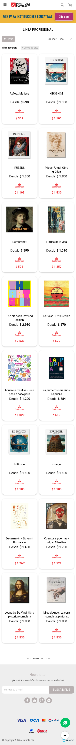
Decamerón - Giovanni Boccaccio (19, 540)
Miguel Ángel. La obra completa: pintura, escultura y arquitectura (56, 614)
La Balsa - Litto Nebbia (56, 316)
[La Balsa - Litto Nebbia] (56, 293)
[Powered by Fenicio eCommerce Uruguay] (68, 740)
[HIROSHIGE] (56, 71)
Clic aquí (63, 16)
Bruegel (56, 464)
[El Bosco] (19, 442)
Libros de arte (31, 47)
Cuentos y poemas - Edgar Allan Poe (56, 540)
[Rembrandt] (19, 219)
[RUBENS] (19, 145)
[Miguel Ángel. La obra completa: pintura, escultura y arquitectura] (56, 590)
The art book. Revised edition (19, 317)
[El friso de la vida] (56, 219)
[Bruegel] (56, 442)
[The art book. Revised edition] (19, 293)
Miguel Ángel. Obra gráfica (56, 169)
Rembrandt (19, 241)
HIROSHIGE (56, 93)
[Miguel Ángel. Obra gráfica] (56, 145)
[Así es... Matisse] (19, 71)
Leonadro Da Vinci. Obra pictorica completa (19, 614)
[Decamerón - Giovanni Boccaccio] (19, 516)
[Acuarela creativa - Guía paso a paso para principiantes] (19, 367)
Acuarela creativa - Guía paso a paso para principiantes (19, 392)
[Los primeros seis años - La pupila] (56, 367)
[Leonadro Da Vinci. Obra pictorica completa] (19, 590)
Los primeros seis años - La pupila (56, 392)
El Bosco (19, 464)
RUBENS (19, 167)
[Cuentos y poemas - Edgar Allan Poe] (56, 516)
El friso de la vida (56, 241)
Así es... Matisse (19, 93)
